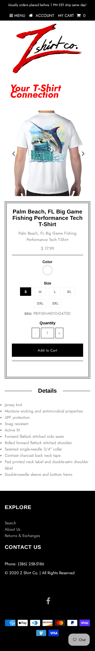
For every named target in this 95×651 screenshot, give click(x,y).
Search (10, 523)
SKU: (28, 313)
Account (45, 15)
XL (69, 291)
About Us (12, 529)
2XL (40, 303)
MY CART (72, 15)
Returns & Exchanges (22, 536)
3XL (55, 303)
